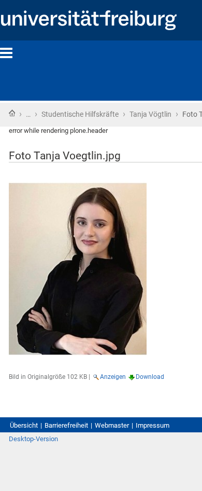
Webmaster (112, 425)
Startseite (12, 113)
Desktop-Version (33, 439)
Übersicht (24, 425)
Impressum (152, 425)
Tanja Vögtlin (150, 114)
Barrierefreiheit (66, 425)
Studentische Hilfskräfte (80, 114)
